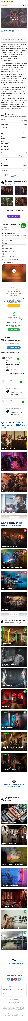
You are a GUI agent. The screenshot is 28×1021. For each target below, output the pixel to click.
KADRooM (19, 30)
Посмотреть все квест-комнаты (14, 963)
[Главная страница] (1, 30)
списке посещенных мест (11, 325)
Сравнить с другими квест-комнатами (14, 175)
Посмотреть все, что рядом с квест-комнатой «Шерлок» (14, 785)
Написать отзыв (14, 347)
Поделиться (15, 216)
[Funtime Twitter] (19, 979)
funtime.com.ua (18, 1002)
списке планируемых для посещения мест (14, 301)
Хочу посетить (15, 305)
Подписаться (21, 993)
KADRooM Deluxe (5, 31)
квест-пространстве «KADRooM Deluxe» (13, 425)
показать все (13, 517)
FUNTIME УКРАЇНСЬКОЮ (7, 1)
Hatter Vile (8, 358)
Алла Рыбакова (10, 382)
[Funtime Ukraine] (4, 5)
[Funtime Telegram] (9, 979)
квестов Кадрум (18, 54)
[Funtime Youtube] (16, 979)
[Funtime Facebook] (12, 979)
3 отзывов (16, 226)
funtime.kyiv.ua (9, 1002)
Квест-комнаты (12, 30)
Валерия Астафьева (11, 401)
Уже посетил (14, 329)
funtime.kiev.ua (20, 1009)
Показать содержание (10, 35)
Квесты (5, 30)
